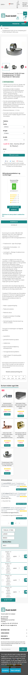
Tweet (13, 161)
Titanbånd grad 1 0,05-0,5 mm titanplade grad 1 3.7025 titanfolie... (7, 464)
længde (5, 130)
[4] (14, 195)
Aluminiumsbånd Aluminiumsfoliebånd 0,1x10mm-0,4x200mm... (7, 405)
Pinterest (20, 161)
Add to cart (8, 600)
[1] (10, 195)
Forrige (9, 523)
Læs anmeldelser (14, 207)
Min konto (25, 3)
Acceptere (5, 670)
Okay (23, 649)
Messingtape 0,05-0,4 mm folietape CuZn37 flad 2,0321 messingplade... (20, 435)
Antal (4, 149)
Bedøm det (14, 209)
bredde (5, 137)
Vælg (5, 545)
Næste (19, 523)
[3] (13, 195)
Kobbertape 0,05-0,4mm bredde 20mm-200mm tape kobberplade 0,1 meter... (7, 435)
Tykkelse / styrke (5, 122)
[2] (12, 195)
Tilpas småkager (15, 670)
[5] (16, 195)
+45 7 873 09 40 (18, 4)
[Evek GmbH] (8, 15)
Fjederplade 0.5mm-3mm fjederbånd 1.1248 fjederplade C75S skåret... (20, 406)
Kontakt (25, 4)
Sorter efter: (7, 542)
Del (7, 161)
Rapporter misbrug (21, 489)
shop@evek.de (13, 625)
